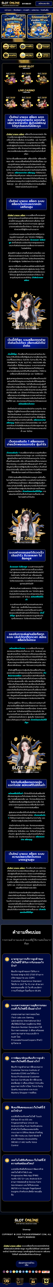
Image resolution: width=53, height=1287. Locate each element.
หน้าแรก (8, 10)
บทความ (35, 10)
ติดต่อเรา (17, 10)
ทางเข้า (26, 10)
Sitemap (27, 1229)
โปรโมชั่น (45, 10)
